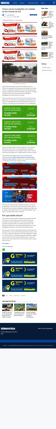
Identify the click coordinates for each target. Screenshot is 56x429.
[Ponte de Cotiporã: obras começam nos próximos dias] (44, 54)
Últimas (15, 3)
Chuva (7, 295)
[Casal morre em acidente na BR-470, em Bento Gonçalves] (44, 24)
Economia (5, 304)
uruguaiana (23, 295)
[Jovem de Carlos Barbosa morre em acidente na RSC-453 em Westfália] (44, 13)
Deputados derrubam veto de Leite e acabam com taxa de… (46, 37)
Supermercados (47, 67)
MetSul (10, 295)
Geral (31, 14)
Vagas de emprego (48, 70)
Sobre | (40, 328)
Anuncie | (44, 328)
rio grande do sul (16, 295)
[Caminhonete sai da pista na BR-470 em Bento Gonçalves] (19, 307)
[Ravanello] (19, 258)
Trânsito (17, 304)
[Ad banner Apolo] (19, 28)
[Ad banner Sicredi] (19, 111)
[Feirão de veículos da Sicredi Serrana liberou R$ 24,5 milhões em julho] (7, 307)
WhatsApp (49, 328)
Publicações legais (33, 3)
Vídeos (43, 3)
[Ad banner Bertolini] (19, 196)
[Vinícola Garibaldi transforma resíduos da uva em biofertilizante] (31, 307)
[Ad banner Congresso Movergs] (19, 169)
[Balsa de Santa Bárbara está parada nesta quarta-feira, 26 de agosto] (44, 44)
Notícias (22, 3)
